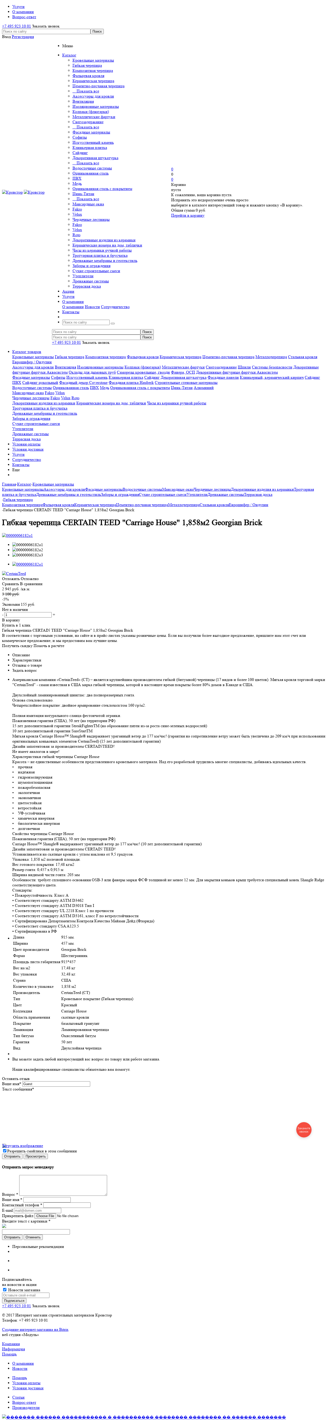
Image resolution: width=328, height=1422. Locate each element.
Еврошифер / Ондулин (32, 361)
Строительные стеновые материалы (186, 382)
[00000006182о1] (17, 535)
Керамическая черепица (93, 80)
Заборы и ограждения (91, 265)
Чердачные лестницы (91, 219)
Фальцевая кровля (88, 75)
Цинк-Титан (83, 193)
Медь (77, 183)
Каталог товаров (26, 351)
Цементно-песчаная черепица (99, 85)
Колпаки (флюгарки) (91, 111)
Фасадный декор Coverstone (83, 382)
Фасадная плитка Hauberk (131, 382)
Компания (11, 1343)
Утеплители (83, 275)
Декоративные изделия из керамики (104, 240)
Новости (92, 306)
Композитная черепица (93, 70)
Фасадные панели (223, 377)
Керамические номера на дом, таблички (107, 245)
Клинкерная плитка (90, 147)
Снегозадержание (88, 121)
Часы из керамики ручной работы (102, 250)
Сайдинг (80, 152)
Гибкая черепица (87, 65)
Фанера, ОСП (183, 372)
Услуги (18, 454)
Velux (77, 214)
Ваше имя (11, 1083)
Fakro (77, 209)
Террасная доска (87, 286)
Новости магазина (23, 1289)
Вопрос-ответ (24, 1402)
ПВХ (77, 178)
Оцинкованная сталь (91, 173)
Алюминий (204, 387)
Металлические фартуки (94, 116)
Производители (26, 1407)
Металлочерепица (271, 356)
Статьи (18, 1397)
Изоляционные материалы (96, 106)
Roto (76, 234)
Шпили (244, 367)
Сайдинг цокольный (40, 382)
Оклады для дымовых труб (92, 372)
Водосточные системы (92, 168)
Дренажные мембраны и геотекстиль (105, 260)
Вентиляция (83, 101)
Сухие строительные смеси (96, 270)
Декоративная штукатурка (95, 157)
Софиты (80, 137)
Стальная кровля (302, 356)
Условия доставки (28, 449)
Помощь (9, 1354)
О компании (73, 306)
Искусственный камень (93, 142)
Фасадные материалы (91, 132)
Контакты (20, 464)
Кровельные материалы (93, 60)
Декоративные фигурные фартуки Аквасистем (237, 372)
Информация (13, 1349)
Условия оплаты (26, 444)
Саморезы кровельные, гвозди (143, 372)
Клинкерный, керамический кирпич (272, 377)
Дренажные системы (91, 281)
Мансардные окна (88, 204)
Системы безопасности (272, 367)
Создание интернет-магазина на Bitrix (35, 1329)
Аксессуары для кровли (93, 96)
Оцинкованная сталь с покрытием (102, 188)
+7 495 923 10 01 (16, 26)
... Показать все (86, 91)
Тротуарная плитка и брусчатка (100, 255)
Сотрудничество (115, 306)
